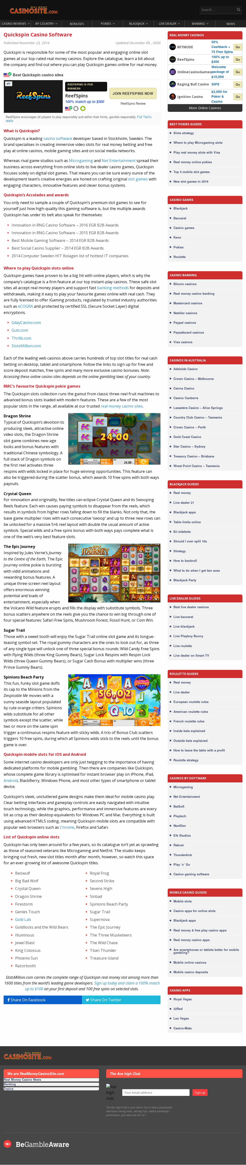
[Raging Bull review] (173, 83)
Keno (177, 237)
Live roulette (182, 646)
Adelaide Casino (185, 369)
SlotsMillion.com (26, 345)
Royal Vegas (182, 999)
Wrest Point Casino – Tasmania (196, 466)
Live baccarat (183, 617)
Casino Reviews (14, 23)
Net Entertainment (118, 160)
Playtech (179, 816)
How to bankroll (185, 560)
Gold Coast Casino (187, 437)
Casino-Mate (182, 1028)
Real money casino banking (194, 293)
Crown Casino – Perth (189, 427)
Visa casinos (182, 342)
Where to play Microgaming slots (197, 142)
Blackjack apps (184, 512)
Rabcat (178, 845)
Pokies (106, 23)
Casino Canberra (185, 398)
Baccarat (179, 218)
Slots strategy (183, 133)
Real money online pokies (192, 162)
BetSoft (178, 806)
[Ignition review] (173, 96)
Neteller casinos (185, 313)
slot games (138, 179)
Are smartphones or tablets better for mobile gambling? (206, 951)
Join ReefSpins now (133, 93)
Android (11, 780)
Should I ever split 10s (190, 541)
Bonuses (77, 24)
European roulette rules (191, 702)
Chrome (67, 827)
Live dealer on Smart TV (191, 655)
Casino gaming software (191, 874)
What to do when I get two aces (196, 570)
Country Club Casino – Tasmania (197, 417)
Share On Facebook (28, 1000)
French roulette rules (188, 721)
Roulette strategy (185, 760)
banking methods (113, 287)
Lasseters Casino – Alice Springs (198, 408)
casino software (57, 138)
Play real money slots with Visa (196, 152)
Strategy (179, 551)
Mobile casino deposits (190, 972)
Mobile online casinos (189, 962)
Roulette (179, 257)
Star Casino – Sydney (189, 446)
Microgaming (81, 160)
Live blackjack (184, 626)
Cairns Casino (183, 388)
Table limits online (187, 522)
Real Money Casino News (22, 1079)
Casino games (183, 228)
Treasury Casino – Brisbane (193, 456)
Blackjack (136, 23)
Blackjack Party (184, 580)
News (231, 24)
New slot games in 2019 (190, 181)
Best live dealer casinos (191, 607)
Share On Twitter (105, 1000)
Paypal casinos (184, 322)
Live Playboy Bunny (188, 636)
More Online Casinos (205, 108)
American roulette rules (190, 711)
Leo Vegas (181, 1018)
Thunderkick (182, 855)
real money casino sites (122, 406)
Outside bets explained (190, 741)
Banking (198, 23)
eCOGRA (25, 306)
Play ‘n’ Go (181, 864)
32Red (178, 1009)
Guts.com (20, 330)
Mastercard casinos (187, 303)
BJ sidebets (182, 531)
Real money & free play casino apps (200, 930)
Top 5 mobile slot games (191, 172)
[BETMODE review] (173, 46)
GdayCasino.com (26, 322)
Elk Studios (182, 835)
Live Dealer (167, 23)
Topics (8, 1088)
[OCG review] (173, 71)
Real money (182, 493)
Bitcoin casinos (185, 284)
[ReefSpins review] (173, 59)
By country (45, 23)
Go (238, 47)
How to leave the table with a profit (199, 750)
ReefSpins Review (133, 103)
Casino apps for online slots (194, 911)
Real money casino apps (191, 940)
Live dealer (181, 692)
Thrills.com (21, 338)
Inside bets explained (189, 731)
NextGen (179, 825)
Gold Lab (23, 919)
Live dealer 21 (183, 502)
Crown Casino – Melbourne (193, 379)
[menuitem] (15, 23)
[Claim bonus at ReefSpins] (33, 96)
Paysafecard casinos (188, 332)
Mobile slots (182, 901)
